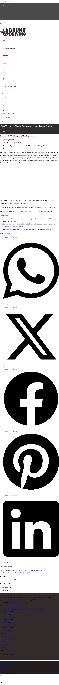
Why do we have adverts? (10, 625)
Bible (11, 142)
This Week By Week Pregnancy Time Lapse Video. (14, 132)
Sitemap (4, 668)
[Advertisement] (29, 184)
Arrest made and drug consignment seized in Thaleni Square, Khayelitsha (24, 609)
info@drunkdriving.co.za (14, 600)
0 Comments (7, 614)
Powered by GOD (6, 670)
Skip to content (4, 1)
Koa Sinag (11, 139)
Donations (6, 644)
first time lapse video (23, 155)
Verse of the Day (17, 142)
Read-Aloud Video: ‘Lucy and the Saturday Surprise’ (18, 219)
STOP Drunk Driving (8, 100)
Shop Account (6, 5)
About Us (5, 661)
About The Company (9, 636)
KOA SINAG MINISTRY (8, 662)
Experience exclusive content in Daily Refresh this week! (19, 224)
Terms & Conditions (9, 642)
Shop (4, 105)
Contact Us (6, 639)
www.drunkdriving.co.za (15, 602)
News (4, 108)
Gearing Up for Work (6, 587)
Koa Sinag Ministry (18, 673)
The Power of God (8, 647)
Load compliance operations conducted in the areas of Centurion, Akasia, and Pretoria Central (30, 617)
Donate (5, 102)
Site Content (5, 667)
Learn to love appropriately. (8, 580)
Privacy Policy (5, 666)
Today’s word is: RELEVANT (12, 229)
